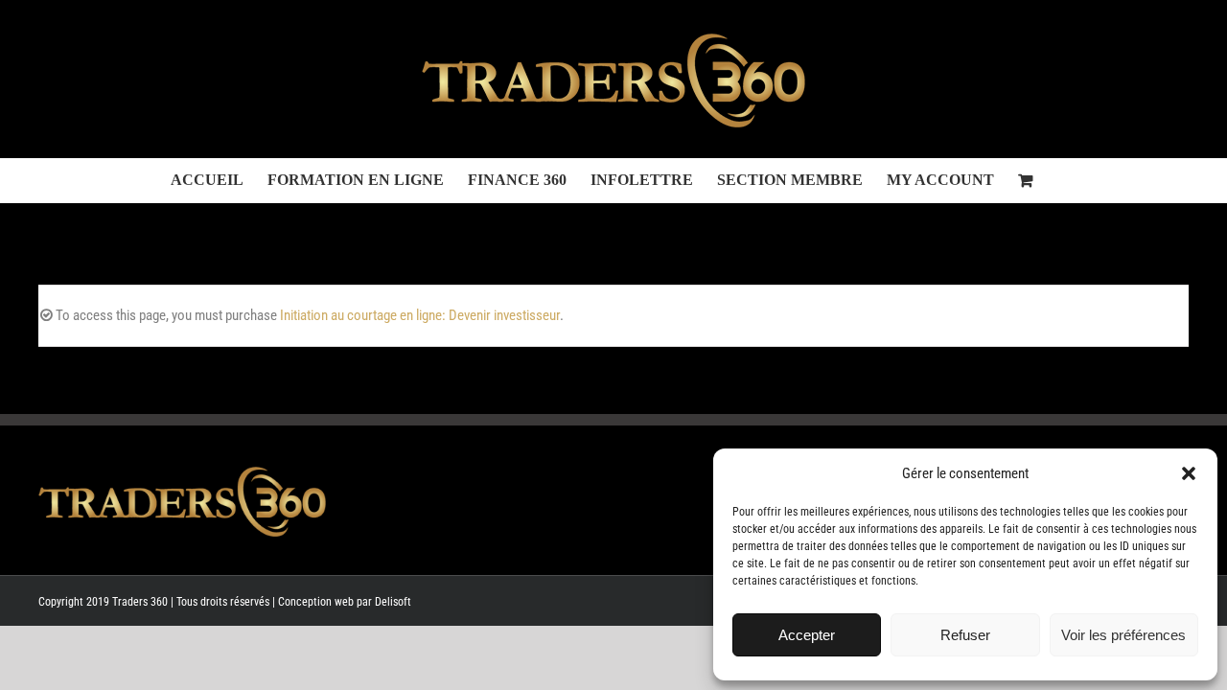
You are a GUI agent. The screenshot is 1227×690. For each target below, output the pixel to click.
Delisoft (393, 602)
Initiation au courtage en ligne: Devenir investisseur (420, 315)
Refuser (965, 635)
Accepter (806, 635)
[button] (1188, 473)
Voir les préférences (1123, 635)
